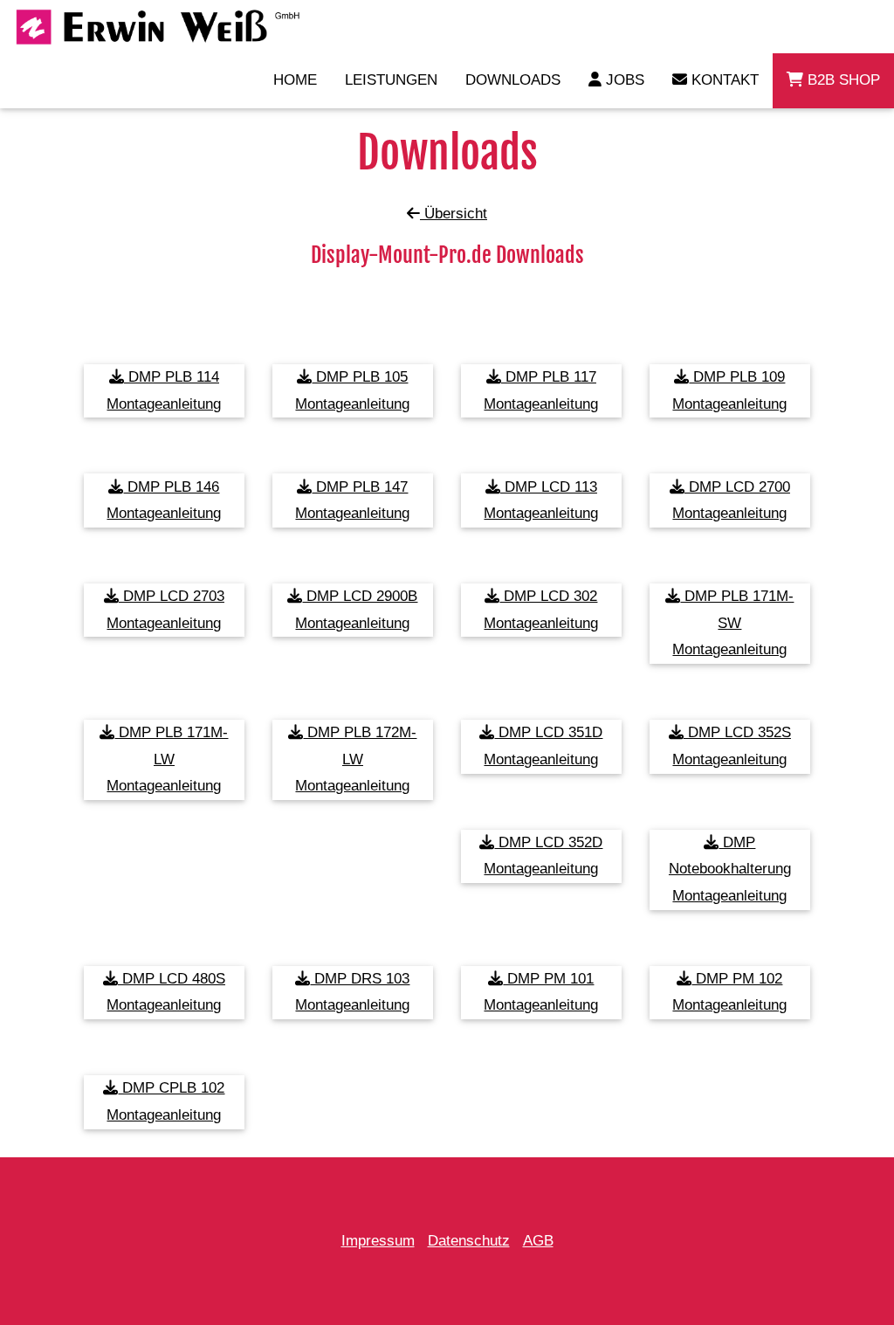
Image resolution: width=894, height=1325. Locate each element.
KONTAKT (723, 80)
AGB (538, 1240)
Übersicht (453, 213)
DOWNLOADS (512, 80)
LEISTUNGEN (391, 80)
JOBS (623, 80)
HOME (295, 80)
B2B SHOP (841, 80)
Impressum (378, 1240)
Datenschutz (469, 1240)
